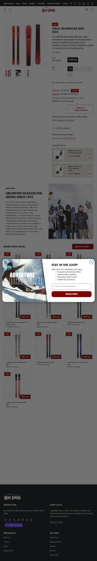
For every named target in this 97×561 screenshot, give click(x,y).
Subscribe (72, 294)
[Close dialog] (92, 262)
